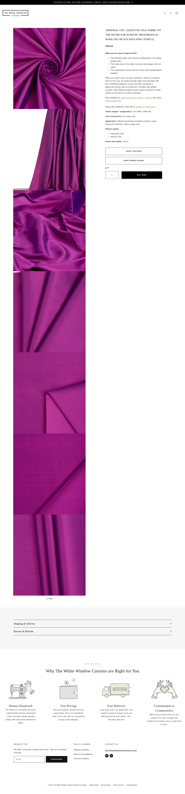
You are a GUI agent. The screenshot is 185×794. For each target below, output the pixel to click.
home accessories (113, 101)
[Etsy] (111, 756)
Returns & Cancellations (83, 754)
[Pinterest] (106, 756)
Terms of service (118, 785)
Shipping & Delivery (81, 750)
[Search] (170, 13)
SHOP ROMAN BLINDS (133, 160)
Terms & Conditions (81, 759)
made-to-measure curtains (132, 98)
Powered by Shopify (80, 785)
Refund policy (94, 785)
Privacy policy (105, 785)
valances (148, 98)
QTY (107, 168)
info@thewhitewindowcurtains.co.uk (121, 750)
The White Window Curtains (63, 785)
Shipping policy (132, 785)
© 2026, (51, 785)
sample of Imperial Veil (145, 107)
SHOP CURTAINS (134, 151)
